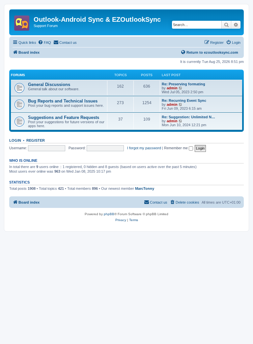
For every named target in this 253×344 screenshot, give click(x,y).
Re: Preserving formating (183, 84)
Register (35, 140)
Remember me (176, 148)
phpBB (109, 214)
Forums (18, 75)
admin (172, 88)
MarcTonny (144, 188)
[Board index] (22, 21)
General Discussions (49, 84)
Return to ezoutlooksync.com (212, 52)
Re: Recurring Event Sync (184, 100)
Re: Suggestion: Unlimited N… (188, 117)
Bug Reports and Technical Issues (63, 101)
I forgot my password (144, 148)
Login (15, 140)
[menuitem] (44, 42)
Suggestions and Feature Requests (63, 117)
